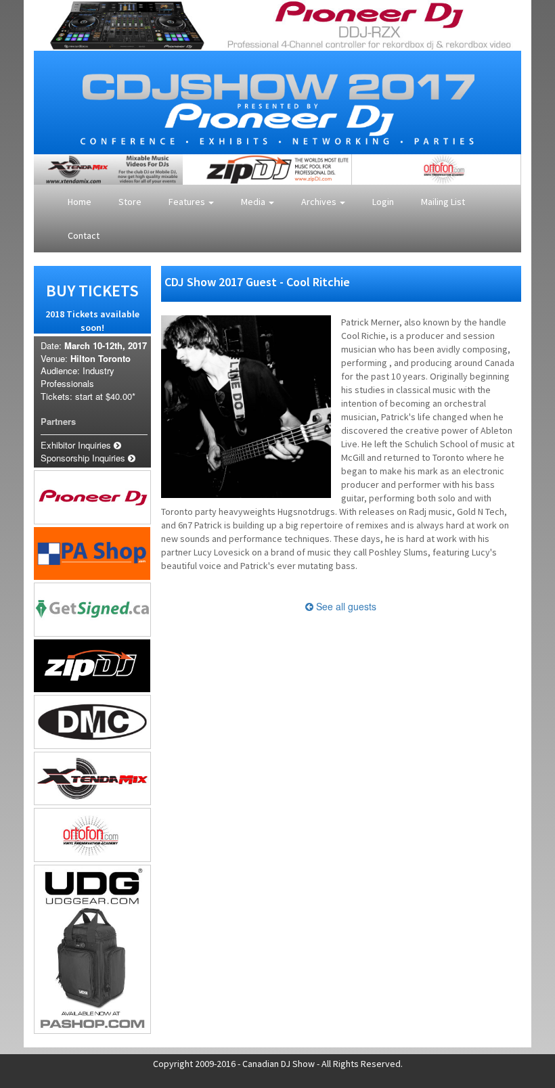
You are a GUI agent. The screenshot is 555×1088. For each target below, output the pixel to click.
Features (188, 202)
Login (383, 202)
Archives (319, 202)
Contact (83, 235)
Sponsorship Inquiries (84, 457)
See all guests (344, 606)
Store (129, 202)
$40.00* (120, 396)
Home (79, 202)
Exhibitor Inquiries (77, 444)
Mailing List (443, 202)
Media (254, 202)
